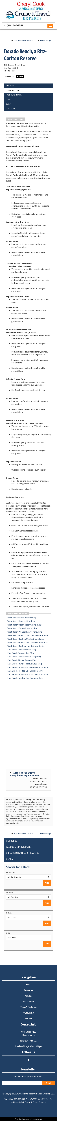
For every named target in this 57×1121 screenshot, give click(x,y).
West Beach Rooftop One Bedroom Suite (25, 639)
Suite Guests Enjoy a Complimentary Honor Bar (24, 774)
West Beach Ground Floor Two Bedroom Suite (28, 642)
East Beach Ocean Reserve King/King (24, 656)
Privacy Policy (28, 1013)
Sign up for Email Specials (23, 40)
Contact (28, 1018)
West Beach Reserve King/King (21, 621)
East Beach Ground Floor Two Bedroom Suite (27, 674)
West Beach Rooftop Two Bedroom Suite (25, 646)
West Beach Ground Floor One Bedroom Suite (27, 635)
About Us (28, 996)
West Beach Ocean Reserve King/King (24, 624)
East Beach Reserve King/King (21, 653)
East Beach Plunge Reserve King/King (24, 663)
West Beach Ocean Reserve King (21, 617)
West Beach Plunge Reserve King (22, 628)
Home (28, 984)
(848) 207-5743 (15, 25)
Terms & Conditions (28, 1007)
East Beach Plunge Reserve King (22, 660)
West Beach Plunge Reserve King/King (24, 631)
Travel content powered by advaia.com (28, 1119)
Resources (28, 990)
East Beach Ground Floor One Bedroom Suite (27, 667)
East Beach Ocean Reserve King (21, 649)
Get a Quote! (28, 1001)
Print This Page (45, 40)
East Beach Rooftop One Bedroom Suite (25, 670)
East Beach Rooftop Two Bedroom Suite (25, 678)
